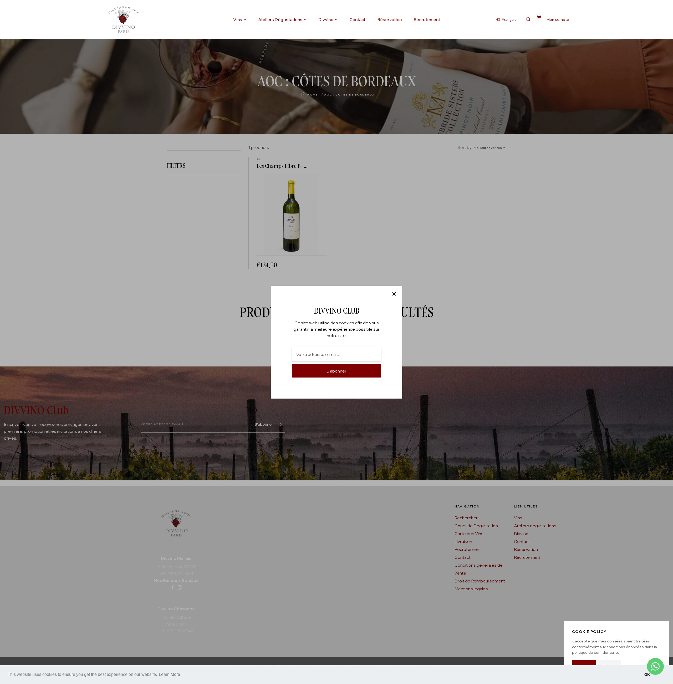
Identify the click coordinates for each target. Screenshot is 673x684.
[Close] (394, 294)
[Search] (528, 19)
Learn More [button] (169, 674)
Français (509, 19)
